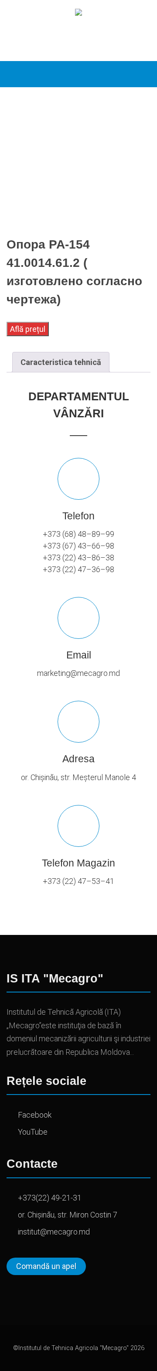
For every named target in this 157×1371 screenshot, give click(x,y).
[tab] (60, 362)
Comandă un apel (46, 1266)
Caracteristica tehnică (60, 362)
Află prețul (27, 329)
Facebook (34, 1114)
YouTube (33, 1131)
